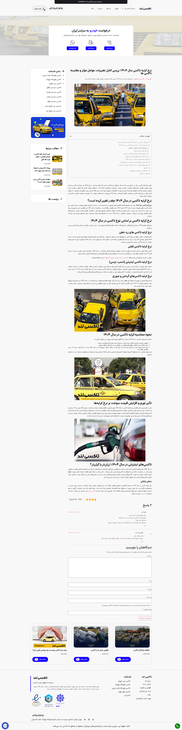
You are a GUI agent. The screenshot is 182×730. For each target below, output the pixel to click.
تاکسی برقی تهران (124, 691)
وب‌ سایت (149, 597)
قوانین (116, 9)
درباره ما (100, 9)
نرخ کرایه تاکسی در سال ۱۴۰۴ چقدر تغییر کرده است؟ (132, 142)
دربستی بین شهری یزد (53, 111)
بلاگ (92, 9)
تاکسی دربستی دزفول (53, 87)
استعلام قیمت (122, 538)
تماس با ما (147, 684)
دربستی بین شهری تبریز (53, 106)
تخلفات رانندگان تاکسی (142, 650)
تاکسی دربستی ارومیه (53, 92)
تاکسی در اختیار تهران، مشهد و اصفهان (116, 258)
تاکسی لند (149, 79)
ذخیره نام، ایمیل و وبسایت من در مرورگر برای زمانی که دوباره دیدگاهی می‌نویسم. (126, 605)
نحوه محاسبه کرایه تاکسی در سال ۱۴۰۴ (137, 159)
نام (150, 581)
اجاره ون (127, 695)
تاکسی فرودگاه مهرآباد (53, 79)
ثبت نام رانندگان (145, 691)
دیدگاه (149, 556)
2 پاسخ (146, 168)
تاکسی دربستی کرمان (54, 97)
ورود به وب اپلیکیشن (143, 698)
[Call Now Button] (177, 726)
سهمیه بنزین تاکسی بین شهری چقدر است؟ (41, 180)
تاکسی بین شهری (139, 79)
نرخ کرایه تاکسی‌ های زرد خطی (138, 148)
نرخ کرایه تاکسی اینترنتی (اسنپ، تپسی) (135, 154)
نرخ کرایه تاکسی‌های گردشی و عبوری (136, 157)
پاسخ (145, 526)
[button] (70, 136)
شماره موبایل (147, 609)
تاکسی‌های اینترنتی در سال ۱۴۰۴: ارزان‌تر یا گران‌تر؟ (133, 165)
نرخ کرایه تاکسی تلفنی (140, 151)
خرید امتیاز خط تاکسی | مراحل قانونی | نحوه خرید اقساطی (42, 157)
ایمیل (149, 589)
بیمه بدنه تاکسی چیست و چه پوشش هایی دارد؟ (50, 650)
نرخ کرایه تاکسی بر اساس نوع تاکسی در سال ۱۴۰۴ (133, 145)
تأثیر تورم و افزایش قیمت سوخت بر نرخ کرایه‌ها (134, 162)
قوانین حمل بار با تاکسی (99, 650)
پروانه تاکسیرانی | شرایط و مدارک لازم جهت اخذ (42, 169)
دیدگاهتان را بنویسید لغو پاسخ (139, 171)
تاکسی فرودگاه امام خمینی (52, 75)
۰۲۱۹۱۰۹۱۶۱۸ (38, 715)
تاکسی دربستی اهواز (54, 101)
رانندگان (108, 9)
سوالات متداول (144, 174)
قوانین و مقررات (145, 688)
